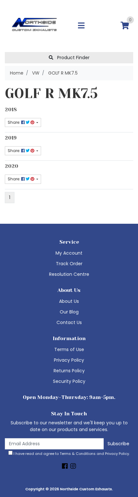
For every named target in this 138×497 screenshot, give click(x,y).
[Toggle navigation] (81, 26)
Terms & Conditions (78, 453)
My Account (69, 253)
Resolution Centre (69, 274)
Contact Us (69, 322)
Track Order (69, 263)
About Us (69, 301)
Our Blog (69, 312)
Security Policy (69, 381)
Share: (14, 122)
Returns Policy (69, 370)
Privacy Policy (69, 360)
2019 (11, 138)
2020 (11, 166)
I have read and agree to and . (71, 453)
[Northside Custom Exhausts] (34, 26)
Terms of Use (69, 349)
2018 (11, 110)
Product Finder (73, 57)
